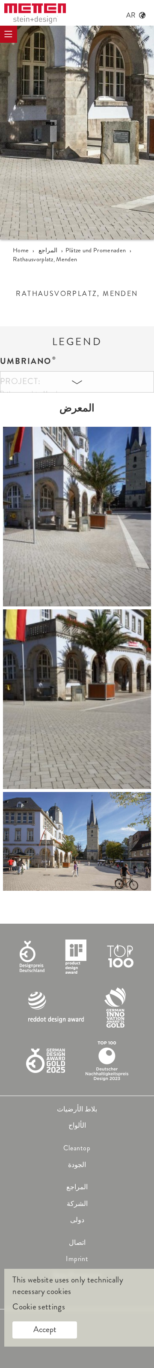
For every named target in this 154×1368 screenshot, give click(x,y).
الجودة (77, 1165)
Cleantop (76, 1148)
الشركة (77, 1203)
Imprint (77, 1259)
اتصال (77, 1242)
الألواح (77, 1125)
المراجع (77, 1187)
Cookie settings (38, 1306)
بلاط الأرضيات (77, 1109)
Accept (44, 1329)
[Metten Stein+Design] (35, 13)
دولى (77, 1220)
